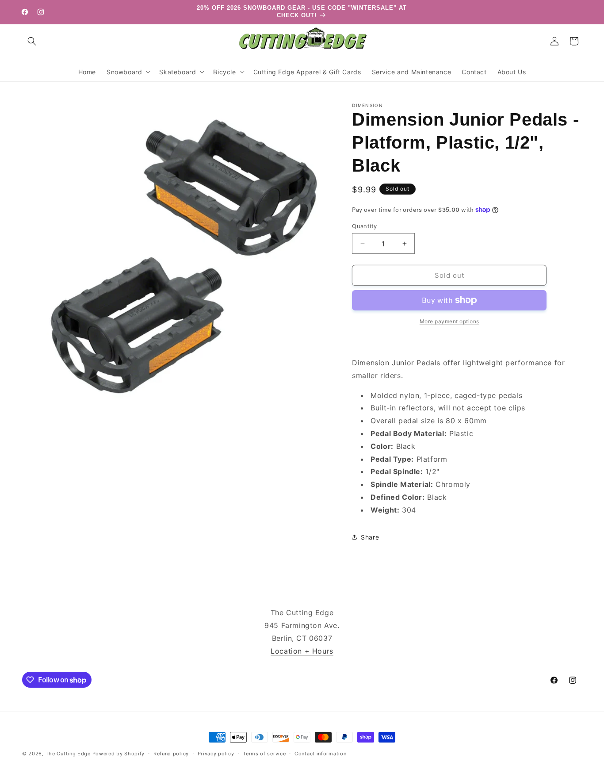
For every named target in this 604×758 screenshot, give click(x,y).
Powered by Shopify (118, 753)
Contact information (320, 753)
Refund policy (171, 753)
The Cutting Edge (68, 753)
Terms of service (264, 753)
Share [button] (370, 537)
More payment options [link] (449, 321)
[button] (32, 41)
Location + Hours (302, 651)
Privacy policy (216, 753)
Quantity (364, 226)
